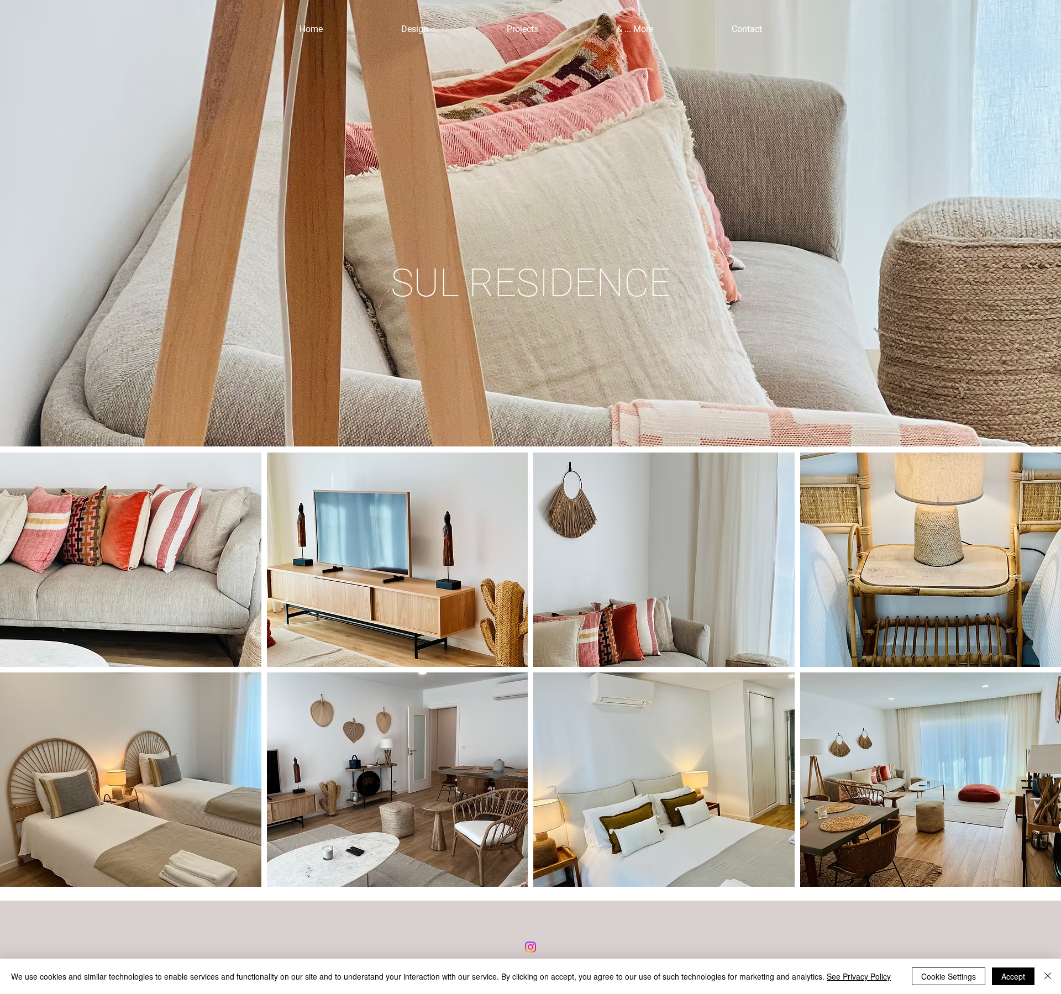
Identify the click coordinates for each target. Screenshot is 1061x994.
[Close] (1047, 976)
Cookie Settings (948, 976)
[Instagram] (530, 947)
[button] (130, 560)
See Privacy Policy (859, 976)
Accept (1013, 976)
